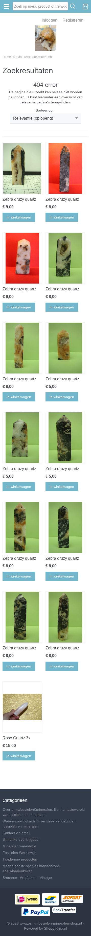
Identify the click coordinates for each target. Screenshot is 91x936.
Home (7, 57)
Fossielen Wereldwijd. (20, 853)
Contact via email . (17, 833)
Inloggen (49, 20)
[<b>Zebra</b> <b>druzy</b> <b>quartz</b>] (22, 168)
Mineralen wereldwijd (19, 846)
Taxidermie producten (20, 859)
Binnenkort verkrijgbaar (21, 839)
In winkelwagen (19, 217)
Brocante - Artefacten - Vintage (27, 878)
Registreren (72, 20)
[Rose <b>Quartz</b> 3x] (22, 707)
